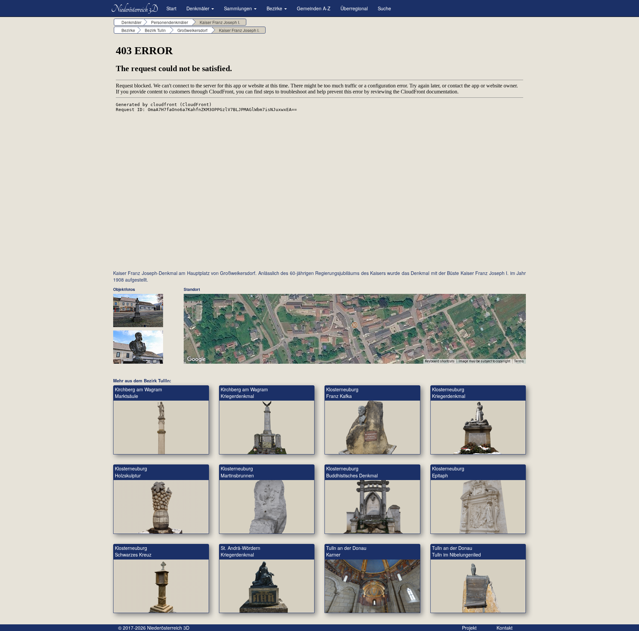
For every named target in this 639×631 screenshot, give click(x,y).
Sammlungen (238, 8)
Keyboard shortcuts (440, 361)
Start (171, 8)
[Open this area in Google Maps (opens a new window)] (196, 359)
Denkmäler (198, 8)
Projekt (469, 627)
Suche (384, 8)
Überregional (354, 8)
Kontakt (505, 627)
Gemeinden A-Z (313, 8)
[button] (354, 325)
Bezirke (275, 8)
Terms (519, 361)
